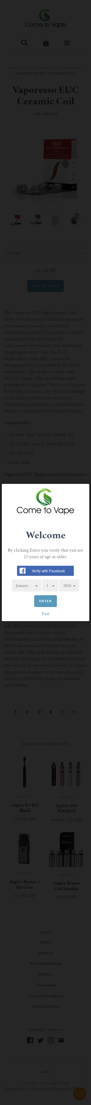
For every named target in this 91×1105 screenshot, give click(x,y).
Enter (45, 601)
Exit (46, 614)
